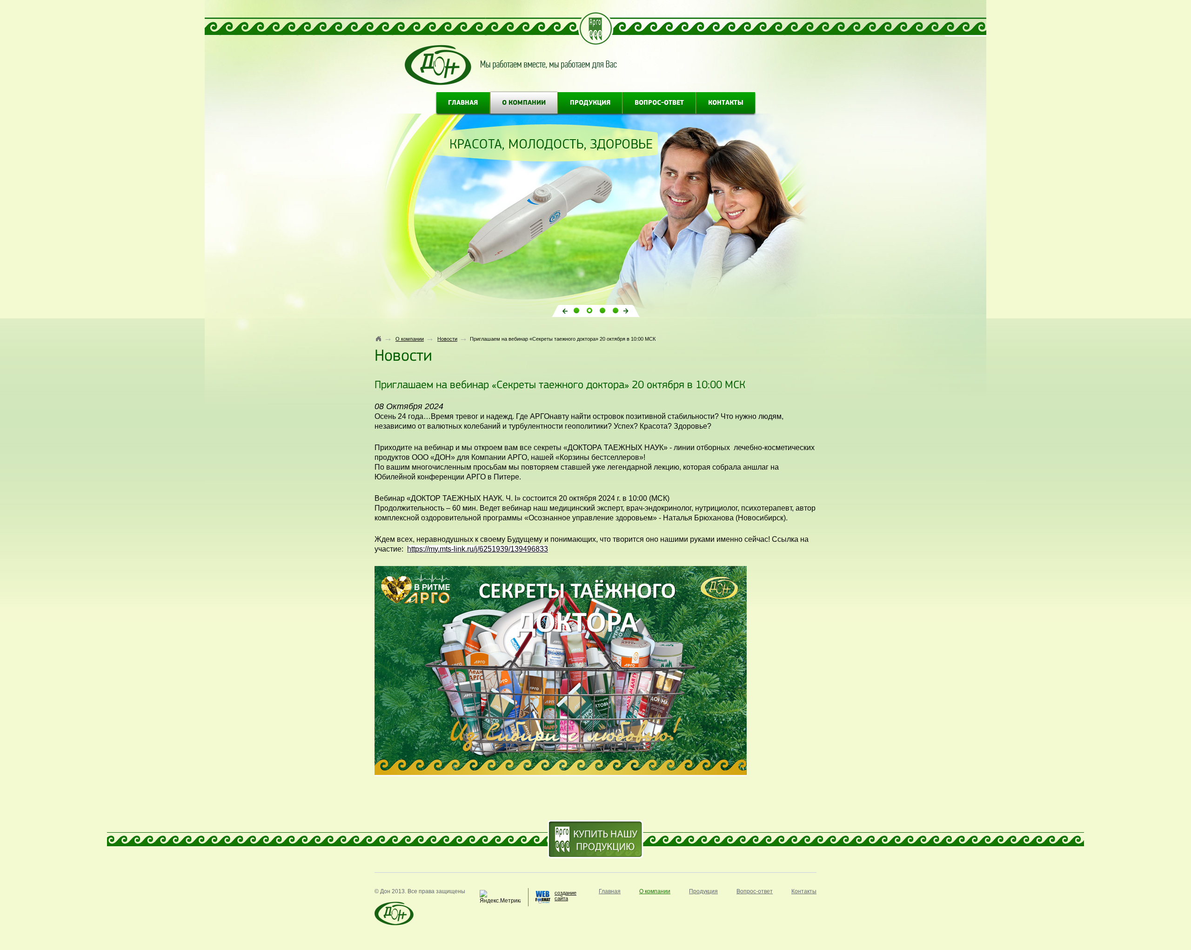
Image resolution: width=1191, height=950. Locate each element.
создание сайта (565, 895)
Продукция (590, 103)
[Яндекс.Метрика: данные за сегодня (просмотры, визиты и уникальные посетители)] (500, 897)
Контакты (725, 103)
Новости (447, 339)
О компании (524, 103)
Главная (463, 103)
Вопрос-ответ (659, 103)
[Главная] (379, 338)
